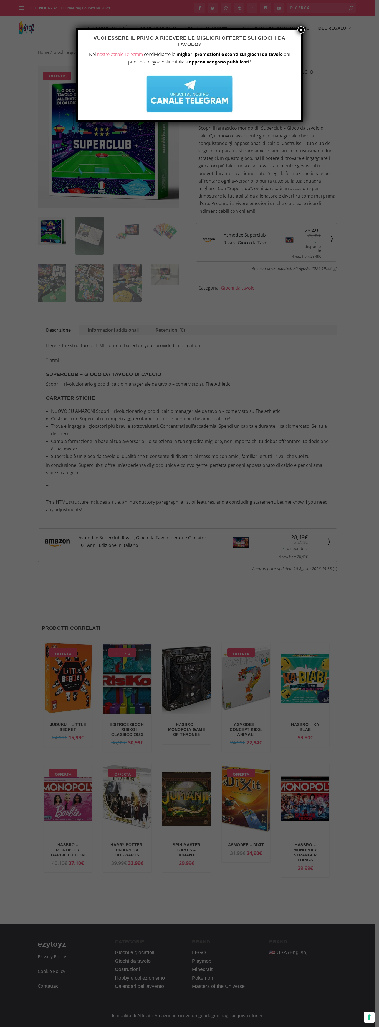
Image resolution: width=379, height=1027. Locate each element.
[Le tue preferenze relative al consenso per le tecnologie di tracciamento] (369, 1017)
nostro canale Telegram (120, 54)
